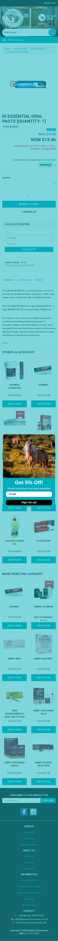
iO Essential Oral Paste (17, 52)
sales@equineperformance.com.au (31, 919)
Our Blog (29, 862)
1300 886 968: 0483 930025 (31, 915)
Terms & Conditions (29, 880)
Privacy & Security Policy (29, 886)
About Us (29, 856)
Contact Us (29, 868)
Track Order (29, 838)
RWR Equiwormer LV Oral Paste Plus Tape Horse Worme (14, 716)
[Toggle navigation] (4, 40)
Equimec (43, 385)
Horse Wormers (37, 49)
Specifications (24, 280)
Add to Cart (30, 204)
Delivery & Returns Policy (29, 893)
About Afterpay (29, 905)
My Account (29, 832)
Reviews (39, 280)
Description (9, 280)
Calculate (30, 249)
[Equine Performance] (12, 17)
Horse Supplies (20, 49)
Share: (6, 127)
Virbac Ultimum (43, 606)
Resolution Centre (29, 845)
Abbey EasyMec (43, 658)
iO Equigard (43, 540)
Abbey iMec (14, 658)
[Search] (51, 32)
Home (7, 49)
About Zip (29, 899)
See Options (14, 404)
